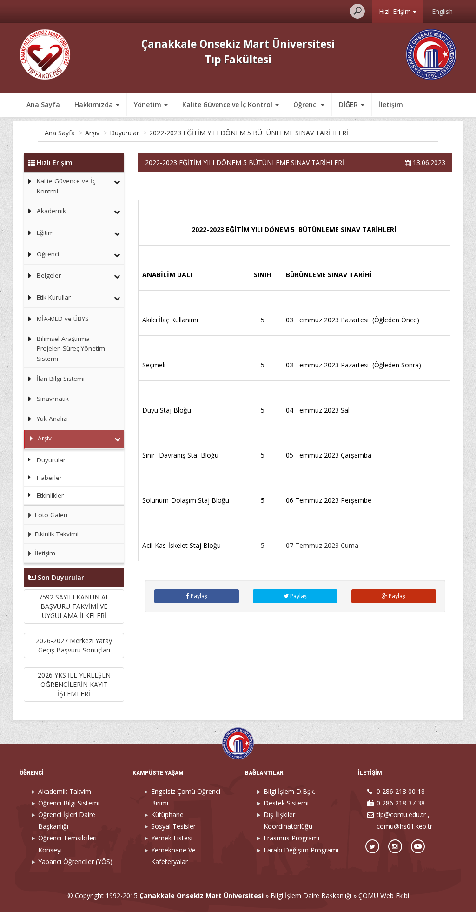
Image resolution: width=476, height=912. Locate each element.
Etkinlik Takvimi (56, 534)
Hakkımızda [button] (94, 104)
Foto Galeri (50, 515)
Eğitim (45, 232)
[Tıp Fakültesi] (45, 53)
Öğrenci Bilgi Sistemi (68, 803)
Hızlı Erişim (396, 11)
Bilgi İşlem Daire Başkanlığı (311, 895)
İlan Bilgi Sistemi (61, 378)
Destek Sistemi (286, 803)
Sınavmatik (53, 398)
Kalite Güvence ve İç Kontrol (66, 186)
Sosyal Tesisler (173, 826)
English (442, 11)
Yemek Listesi (171, 837)
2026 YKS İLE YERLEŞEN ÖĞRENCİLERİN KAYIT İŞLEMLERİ (74, 684)
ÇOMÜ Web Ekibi (383, 895)
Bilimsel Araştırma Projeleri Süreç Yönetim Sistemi (71, 348)
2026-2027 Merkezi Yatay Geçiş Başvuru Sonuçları (74, 645)
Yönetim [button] (148, 104)
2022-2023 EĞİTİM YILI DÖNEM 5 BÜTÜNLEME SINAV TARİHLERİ (248, 132)
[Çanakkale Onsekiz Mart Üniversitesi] (431, 53)
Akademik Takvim (64, 791)
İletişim (391, 104)
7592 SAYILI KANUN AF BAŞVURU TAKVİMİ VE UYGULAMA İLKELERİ (74, 606)
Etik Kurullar (54, 297)
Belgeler (49, 275)
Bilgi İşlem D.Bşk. (289, 791)
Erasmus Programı (291, 837)
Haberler (49, 477)
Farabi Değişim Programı (301, 849)
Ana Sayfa (43, 104)
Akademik (51, 210)
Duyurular (124, 132)
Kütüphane (167, 814)
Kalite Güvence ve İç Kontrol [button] (228, 104)
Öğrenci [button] (306, 104)
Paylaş (198, 596)
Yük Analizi (52, 418)
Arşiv (92, 132)
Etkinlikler (50, 495)
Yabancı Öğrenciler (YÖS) (75, 861)
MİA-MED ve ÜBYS (63, 318)
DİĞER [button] (349, 104)
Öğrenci (48, 254)
